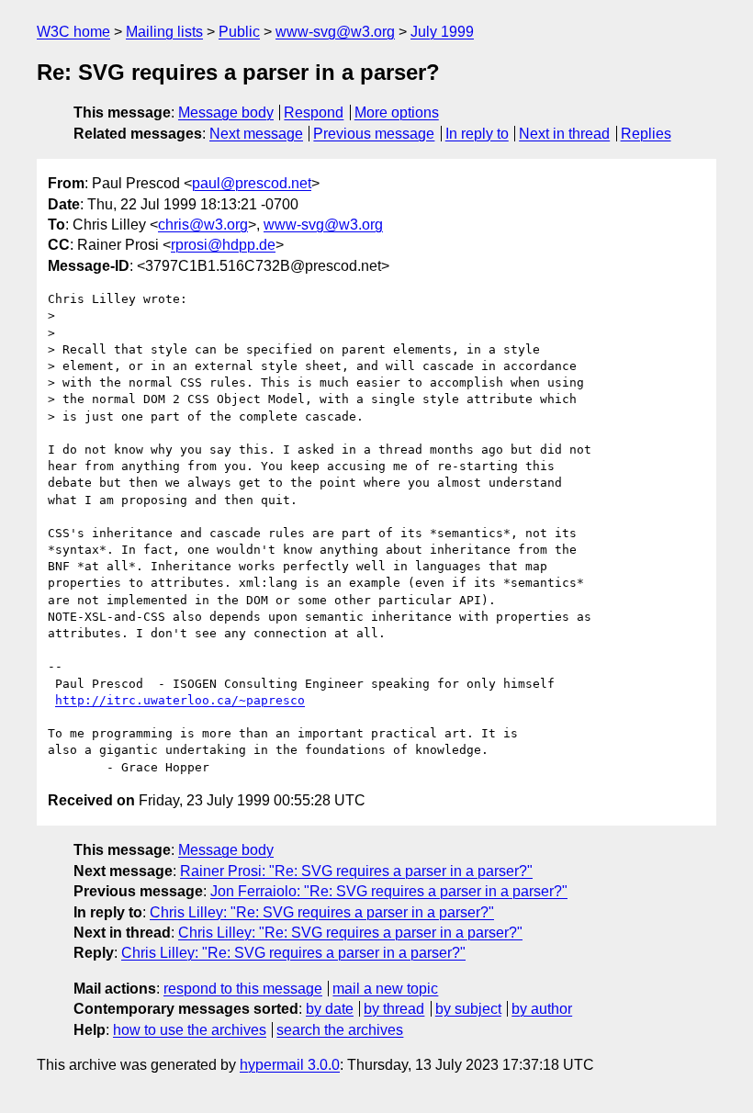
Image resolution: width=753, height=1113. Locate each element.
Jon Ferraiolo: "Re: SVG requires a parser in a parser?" (389, 891)
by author (541, 1009)
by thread (394, 1009)
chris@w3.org (203, 224)
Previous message (373, 133)
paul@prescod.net (251, 183)
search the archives (339, 1030)
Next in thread (564, 133)
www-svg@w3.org (335, 31)
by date (330, 1009)
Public (239, 31)
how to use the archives (189, 1030)
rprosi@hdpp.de (223, 245)
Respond (313, 112)
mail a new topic (385, 988)
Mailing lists (164, 31)
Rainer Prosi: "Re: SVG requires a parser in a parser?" (356, 871)
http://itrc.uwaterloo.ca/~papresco (180, 700)
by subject (468, 1009)
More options (396, 112)
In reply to (477, 133)
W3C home (73, 31)
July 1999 (442, 31)
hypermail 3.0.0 (290, 1065)
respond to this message (242, 988)
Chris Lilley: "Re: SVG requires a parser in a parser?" (322, 912)
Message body (226, 112)
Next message (256, 133)
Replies (646, 133)
